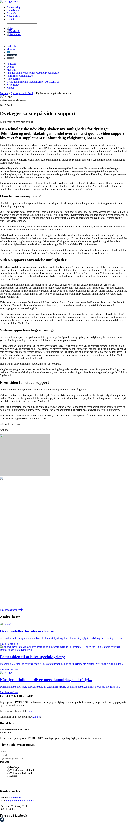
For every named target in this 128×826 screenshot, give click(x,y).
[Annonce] (64, 455)
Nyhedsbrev (13, 10)
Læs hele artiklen (9, 643)
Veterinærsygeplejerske (23, 770)
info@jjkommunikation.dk (20, 800)
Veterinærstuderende (21, 773)
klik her (36, 716)
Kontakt (11, 19)
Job (8, 52)
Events (10, 58)
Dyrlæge (15, 767)
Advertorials (13, 16)
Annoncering (13, 7)
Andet (13, 775)
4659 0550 (15, 797)
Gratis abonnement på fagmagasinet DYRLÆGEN (33, 81)
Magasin (11, 49)
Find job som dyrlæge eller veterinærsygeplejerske (33, 72)
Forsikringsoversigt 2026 (20, 75)
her (30, 711)
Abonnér (11, 13)
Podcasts (11, 46)
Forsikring (12, 55)
